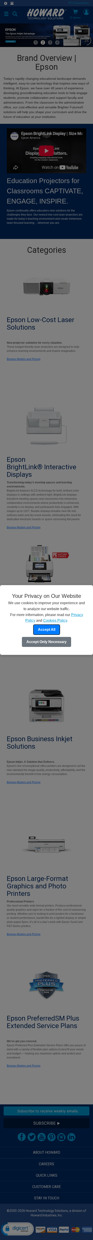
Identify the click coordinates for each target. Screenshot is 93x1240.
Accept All (46, 629)
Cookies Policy (55, 620)
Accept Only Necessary (46, 642)
